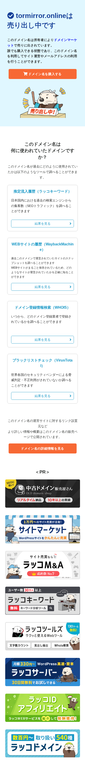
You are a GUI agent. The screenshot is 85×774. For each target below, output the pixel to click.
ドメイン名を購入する (45, 74)
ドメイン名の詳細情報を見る (42, 448)
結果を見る (43, 223)
